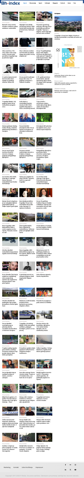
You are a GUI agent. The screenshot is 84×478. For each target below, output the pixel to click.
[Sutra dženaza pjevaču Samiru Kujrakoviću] (44, 266)
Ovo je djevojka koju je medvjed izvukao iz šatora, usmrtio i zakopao (9, 375)
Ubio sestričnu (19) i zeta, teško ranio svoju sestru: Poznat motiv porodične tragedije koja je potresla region (9, 54)
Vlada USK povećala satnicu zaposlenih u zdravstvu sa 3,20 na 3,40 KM (65, 83)
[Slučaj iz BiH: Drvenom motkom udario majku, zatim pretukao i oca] (44, 411)
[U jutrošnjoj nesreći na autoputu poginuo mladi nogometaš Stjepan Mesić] (27, 266)
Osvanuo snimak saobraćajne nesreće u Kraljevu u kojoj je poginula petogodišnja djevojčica (26, 154)
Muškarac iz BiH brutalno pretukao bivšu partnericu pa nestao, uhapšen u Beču (27, 303)
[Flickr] (70, 465)
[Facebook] (65, 465)
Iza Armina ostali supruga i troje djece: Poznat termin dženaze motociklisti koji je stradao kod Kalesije (43, 180)
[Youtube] (75, 470)
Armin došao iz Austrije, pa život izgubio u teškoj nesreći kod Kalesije (43, 227)
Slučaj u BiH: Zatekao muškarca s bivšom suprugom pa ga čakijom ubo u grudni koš (27, 399)
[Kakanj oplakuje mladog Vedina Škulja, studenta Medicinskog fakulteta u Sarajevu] (10, 117)
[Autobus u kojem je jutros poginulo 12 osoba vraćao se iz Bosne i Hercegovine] (10, 437)
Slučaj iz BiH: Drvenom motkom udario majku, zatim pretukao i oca (43, 421)
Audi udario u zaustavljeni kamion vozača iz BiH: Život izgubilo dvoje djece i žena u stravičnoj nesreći (27, 105)
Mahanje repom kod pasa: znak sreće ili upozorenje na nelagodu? (65, 91)
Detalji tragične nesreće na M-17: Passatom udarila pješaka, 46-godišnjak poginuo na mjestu (43, 376)
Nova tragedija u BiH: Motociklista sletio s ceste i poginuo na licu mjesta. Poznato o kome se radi (9, 229)
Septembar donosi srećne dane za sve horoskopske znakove (64, 76)
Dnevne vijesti (58, 81)
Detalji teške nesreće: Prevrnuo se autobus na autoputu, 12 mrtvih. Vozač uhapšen (26, 448)
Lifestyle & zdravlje (59, 88)
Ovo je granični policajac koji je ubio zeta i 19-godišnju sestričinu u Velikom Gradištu (26, 79)
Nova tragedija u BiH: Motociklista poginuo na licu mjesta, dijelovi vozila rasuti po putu (27, 252)
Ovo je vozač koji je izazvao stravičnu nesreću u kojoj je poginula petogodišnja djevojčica (9, 154)
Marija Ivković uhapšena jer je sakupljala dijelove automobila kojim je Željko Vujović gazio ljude (10, 203)
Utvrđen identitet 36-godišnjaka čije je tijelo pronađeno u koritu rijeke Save (10, 303)
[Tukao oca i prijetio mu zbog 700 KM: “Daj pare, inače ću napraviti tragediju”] (27, 168)
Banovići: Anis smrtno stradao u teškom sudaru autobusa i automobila (10, 26)
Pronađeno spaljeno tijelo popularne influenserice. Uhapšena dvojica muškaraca (27, 350)
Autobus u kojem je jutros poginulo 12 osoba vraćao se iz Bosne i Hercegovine (9, 448)
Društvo (56, 33)
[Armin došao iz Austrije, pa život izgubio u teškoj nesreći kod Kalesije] (44, 217)
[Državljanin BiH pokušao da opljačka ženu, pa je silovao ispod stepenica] (44, 117)
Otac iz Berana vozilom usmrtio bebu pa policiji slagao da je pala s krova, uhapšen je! (27, 53)
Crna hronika (5, 22)
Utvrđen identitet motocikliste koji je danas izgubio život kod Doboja (10, 251)
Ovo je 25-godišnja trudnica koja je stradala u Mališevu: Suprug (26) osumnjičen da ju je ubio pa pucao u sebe (43, 204)
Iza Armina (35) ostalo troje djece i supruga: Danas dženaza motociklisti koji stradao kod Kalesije (9, 180)
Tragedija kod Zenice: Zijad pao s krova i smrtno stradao (43, 398)
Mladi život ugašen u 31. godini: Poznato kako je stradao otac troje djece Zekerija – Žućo (9, 399)
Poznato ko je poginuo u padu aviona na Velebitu (43, 301)
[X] (70, 470)
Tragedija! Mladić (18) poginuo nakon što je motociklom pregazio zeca (9, 104)
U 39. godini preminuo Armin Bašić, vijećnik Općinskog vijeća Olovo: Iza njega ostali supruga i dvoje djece (44, 80)
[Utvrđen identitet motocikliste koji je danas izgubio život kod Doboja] (10, 241)
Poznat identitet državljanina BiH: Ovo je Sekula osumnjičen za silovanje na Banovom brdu (26, 129)
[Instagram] (75, 465)
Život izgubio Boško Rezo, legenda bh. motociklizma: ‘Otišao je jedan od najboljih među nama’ (26, 229)
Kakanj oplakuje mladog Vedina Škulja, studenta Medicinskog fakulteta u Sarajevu (9, 128)
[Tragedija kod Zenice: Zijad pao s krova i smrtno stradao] (44, 388)
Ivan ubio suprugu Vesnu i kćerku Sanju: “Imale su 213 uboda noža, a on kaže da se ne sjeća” (27, 375)
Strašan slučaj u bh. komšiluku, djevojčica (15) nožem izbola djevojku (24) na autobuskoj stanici (43, 327)
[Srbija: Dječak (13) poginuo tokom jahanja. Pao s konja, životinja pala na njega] (44, 437)
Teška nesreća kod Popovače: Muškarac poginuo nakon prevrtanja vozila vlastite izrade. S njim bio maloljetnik (10, 423)
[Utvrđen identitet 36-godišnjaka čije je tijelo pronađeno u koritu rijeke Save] (10, 292)
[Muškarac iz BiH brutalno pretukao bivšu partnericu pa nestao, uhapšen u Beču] (27, 292)
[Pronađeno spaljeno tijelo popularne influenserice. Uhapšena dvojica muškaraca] (27, 339)
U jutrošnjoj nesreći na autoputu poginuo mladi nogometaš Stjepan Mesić (26, 277)
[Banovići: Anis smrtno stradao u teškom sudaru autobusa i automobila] (10, 16)
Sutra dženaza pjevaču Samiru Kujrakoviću (43, 275)
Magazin (56, 73)
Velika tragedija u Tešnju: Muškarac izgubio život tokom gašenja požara (44, 349)
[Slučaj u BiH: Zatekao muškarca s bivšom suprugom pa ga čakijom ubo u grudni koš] (27, 388)
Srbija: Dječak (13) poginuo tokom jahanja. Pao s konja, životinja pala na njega (43, 448)
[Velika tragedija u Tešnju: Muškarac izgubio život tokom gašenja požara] (44, 339)
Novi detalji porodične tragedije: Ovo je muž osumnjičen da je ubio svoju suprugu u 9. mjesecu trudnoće (26, 204)
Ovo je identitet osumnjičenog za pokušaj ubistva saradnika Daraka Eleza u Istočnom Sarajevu (9, 327)
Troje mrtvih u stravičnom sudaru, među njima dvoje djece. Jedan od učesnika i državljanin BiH (44, 105)
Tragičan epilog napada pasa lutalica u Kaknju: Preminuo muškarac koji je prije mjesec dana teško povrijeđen (9, 351)
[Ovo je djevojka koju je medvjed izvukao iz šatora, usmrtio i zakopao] (10, 363)
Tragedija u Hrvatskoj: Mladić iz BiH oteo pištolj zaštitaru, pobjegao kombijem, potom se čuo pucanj (27, 327)
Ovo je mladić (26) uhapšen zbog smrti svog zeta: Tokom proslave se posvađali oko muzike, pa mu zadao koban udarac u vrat (27, 424)
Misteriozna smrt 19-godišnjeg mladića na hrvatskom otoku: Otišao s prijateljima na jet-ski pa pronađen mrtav (44, 253)
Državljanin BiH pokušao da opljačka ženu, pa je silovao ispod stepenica (44, 127)
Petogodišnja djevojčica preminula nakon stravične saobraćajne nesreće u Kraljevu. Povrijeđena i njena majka (43, 155)
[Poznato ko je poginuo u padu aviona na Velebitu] (44, 292)
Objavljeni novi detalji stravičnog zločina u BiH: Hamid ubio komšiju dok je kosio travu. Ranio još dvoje (27, 28)
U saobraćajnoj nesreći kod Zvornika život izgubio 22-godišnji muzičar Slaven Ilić (9, 79)
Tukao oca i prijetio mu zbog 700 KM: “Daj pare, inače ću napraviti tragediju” (26, 179)
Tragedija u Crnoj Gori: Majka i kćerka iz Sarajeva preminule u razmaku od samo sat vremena (67, 37)
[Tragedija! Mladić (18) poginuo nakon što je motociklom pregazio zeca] (10, 92)
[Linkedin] (65, 470)
